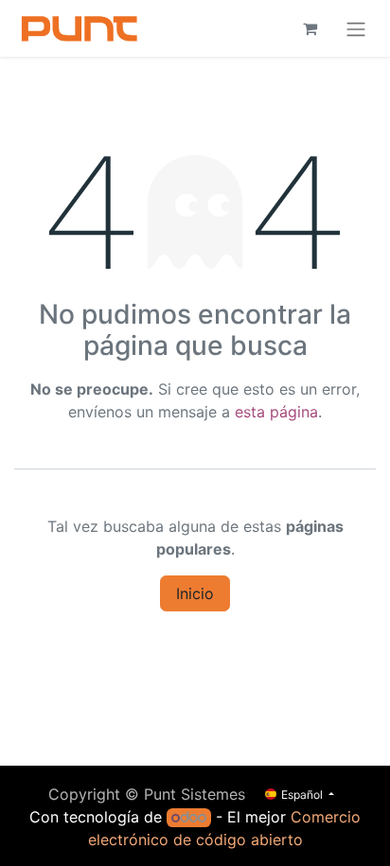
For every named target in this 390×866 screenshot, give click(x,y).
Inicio (195, 593)
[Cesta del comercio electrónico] (309, 28)
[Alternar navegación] (356, 28)
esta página (276, 411)
